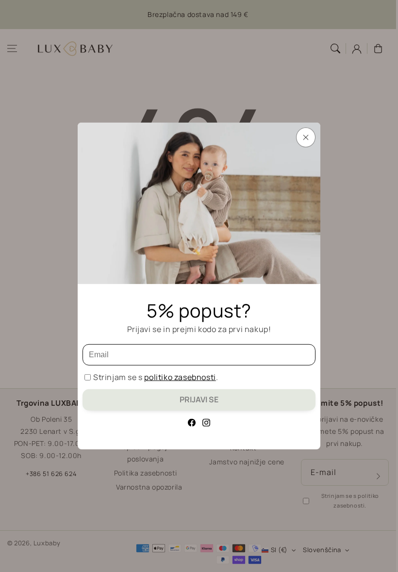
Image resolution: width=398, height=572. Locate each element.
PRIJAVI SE (199, 399)
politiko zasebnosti (180, 377)
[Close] (305, 137)
